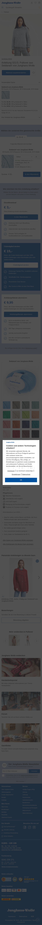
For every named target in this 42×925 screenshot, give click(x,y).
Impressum (11, 471)
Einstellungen (16, 474)
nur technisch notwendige (24, 471)
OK (21, 480)
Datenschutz (26, 474)
